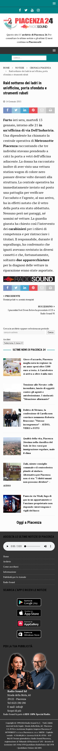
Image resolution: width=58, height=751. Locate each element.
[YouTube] (32, 10)
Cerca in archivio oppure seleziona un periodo (26, 328)
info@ (19, 706)
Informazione (9, 571)
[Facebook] (20, 10)
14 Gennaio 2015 (13, 101)
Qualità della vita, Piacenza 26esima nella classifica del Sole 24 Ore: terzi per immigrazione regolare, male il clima (39, 446)
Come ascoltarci (10, 566)
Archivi (6, 339)
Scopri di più (14, 710)
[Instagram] (38, 10)
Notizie (19, 67)
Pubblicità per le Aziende (14, 577)
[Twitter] (26, 10)
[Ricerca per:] (29, 57)
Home (6, 556)
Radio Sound (9, 582)
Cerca (50, 332)
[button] (53, 3)
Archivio (7, 561)
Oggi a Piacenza (29, 522)
